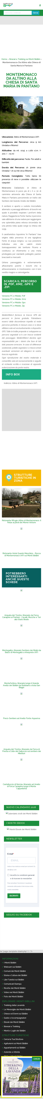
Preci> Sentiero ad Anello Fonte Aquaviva (21, 718)
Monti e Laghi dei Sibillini (14, 1031)
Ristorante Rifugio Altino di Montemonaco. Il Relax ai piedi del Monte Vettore (21, 521)
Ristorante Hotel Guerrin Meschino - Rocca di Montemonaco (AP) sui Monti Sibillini (22, 554)
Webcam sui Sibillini (12, 967)
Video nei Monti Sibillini (14, 992)
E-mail (10, 854)
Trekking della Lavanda (14, 1005)
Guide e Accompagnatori (15, 1018)
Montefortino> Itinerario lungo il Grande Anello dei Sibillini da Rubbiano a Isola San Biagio (21, 685)
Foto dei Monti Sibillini (13, 996)
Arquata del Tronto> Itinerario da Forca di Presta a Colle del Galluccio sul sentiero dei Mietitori (21, 751)
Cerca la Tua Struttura (13, 1039)
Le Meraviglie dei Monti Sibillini (17, 1009)
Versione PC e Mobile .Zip (13, 306)
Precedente (5, 132)
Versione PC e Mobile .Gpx (13, 302)
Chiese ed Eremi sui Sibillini (16, 1014)
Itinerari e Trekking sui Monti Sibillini (24, 59)
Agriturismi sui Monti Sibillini (16, 1043)
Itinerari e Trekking (12, 1026)
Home (4, 59)
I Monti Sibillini (10, 963)
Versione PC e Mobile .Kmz (14, 299)
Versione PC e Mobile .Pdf (13, 296)
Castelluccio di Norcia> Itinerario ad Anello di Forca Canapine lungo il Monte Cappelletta (21, 786)
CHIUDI (36, 1059)
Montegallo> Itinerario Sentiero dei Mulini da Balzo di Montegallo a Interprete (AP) (21, 651)
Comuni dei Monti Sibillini (15, 971)
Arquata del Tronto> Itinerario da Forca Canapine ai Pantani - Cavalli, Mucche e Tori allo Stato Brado (21, 617)
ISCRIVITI (14, 896)
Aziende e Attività (12, 1052)
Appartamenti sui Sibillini (14, 1048)
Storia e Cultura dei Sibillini (15, 975)
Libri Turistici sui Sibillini (14, 980)
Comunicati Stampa (12, 984)
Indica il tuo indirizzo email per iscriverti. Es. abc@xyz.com (21, 868)
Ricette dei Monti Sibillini (14, 988)
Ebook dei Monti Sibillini (14, 1022)
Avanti (38, 132)
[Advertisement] (21, 450)
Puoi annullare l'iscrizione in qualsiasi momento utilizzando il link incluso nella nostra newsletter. (20, 886)
